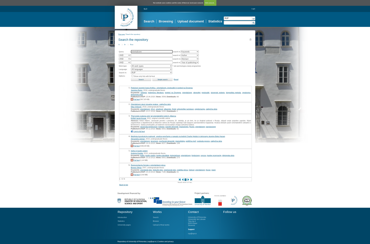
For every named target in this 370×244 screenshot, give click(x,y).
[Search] (253, 23)
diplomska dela (137, 95)
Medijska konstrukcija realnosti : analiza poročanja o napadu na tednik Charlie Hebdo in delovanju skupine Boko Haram (178, 136)
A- (119, 44)
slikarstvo (167, 109)
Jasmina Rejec (137, 90)
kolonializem (175, 156)
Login (253, 9)
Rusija (191, 127)
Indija (142, 156)
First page (121, 34)
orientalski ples (146, 170)
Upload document (190, 21)
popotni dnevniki (171, 127)
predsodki (205, 93)
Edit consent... (210, 3)
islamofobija (180, 141)
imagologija (183, 127)
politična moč (191, 141)
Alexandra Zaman (138, 139)
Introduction (122, 217)
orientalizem (187, 93)
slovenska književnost (148, 127)
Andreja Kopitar (137, 153)
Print (131, 44)
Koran (208, 170)
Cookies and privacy (166, 242)
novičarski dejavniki (166, 141)
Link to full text (139, 132)
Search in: (123, 73)
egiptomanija (200, 109)
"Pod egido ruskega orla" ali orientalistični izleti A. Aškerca (153, 116)
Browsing (166, 21)
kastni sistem (150, 156)
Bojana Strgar (136, 168)
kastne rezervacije (214, 156)
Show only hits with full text (144, 76)
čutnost (191, 170)
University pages (124, 225)
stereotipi (196, 93)
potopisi (144, 93)
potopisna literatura (156, 93)
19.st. (153, 109)
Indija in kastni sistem (139, 151)
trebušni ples (158, 170)
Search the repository (133, 34)
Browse (156, 221)
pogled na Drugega (173, 93)
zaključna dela (211, 109)
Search (149, 21)
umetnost (159, 109)
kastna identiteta (162, 156)
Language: (123, 69)
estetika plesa (182, 170)
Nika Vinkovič (136, 107)
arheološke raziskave (185, 109)
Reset (176, 79)
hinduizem (196, 156)
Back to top (123, 185)
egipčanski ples (170, 170)
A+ (125, 44)
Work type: (123, 66)
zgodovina (246, 93)
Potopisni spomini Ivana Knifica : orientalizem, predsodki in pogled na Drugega (162, 88)
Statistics (215, 21)
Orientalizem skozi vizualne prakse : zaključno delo (151, 104)
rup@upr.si (192, 234)
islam (213, 170)
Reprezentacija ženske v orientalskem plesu (148, 165)
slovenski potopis (218, 93)
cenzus (203, 156)
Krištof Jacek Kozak (138, 118)
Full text (137, 99)
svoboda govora (203, 141)
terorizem (154, 141)
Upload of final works (161, 225)
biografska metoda (233, 93)
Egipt (174, 109)
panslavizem (211, 127)
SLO (145, 9)
